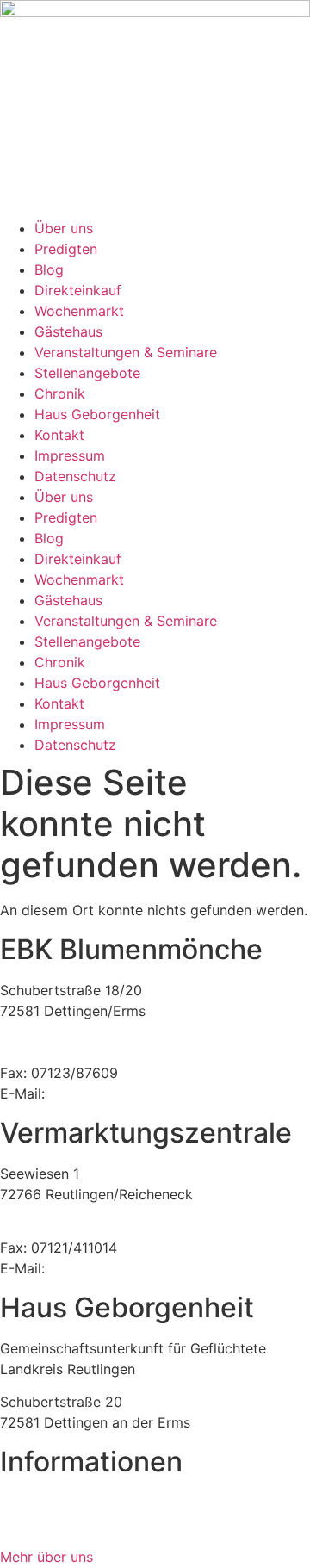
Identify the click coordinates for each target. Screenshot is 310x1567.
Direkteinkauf (77, 290)
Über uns (63, 228)
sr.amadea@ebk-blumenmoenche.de (166, 1268)
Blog (49, 269)
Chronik (59, 393)
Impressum (69, 455)
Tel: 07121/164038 (59, 1227)
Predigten (65, 248)
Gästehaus (68, 331)
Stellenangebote (87, 372)
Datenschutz (75, 476)
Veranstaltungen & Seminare (125, 352)
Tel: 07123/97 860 (59, 1052)
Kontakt (59, 434)
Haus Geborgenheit (97, 414)
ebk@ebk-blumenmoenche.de (145, 1093)
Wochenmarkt (79, 310)
